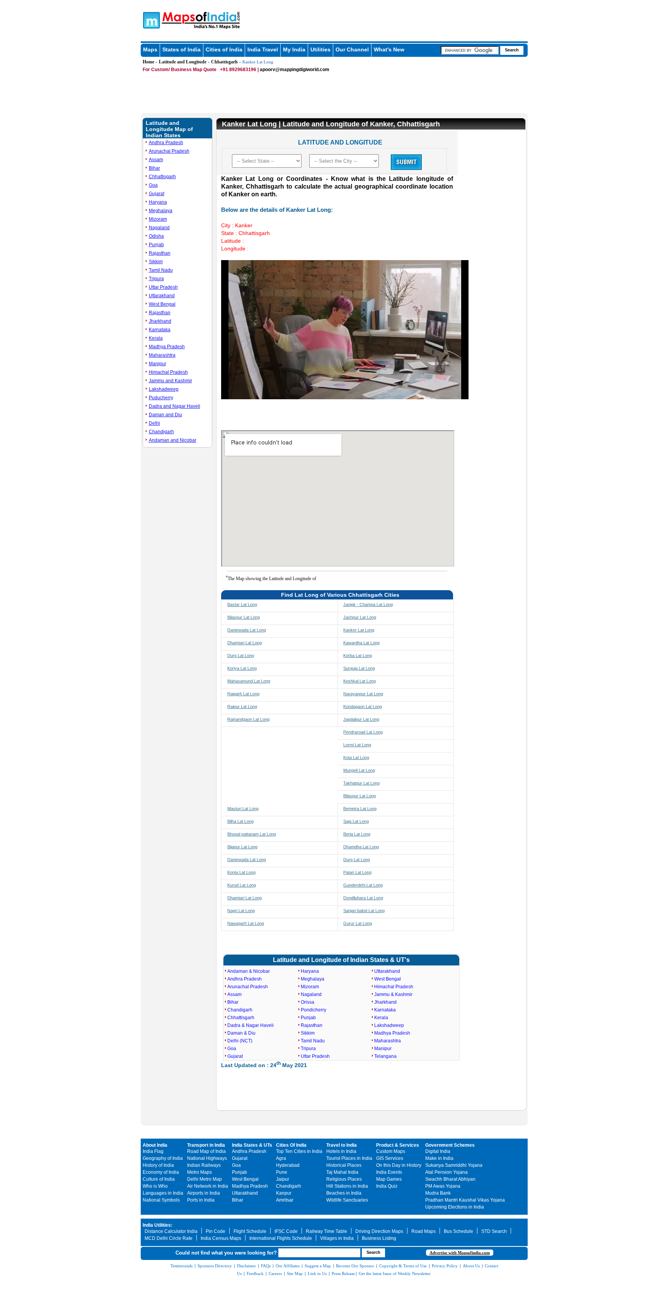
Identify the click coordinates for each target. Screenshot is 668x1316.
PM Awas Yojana (442, 1186)
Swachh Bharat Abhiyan (450, 1179)
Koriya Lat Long (242, 668)
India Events (389, 1172)
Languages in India (163, 1193)
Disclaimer (246, 1265)
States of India (181, 49)
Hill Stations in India (347, 1186)
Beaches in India (343, 1193)
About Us (471, 1265)
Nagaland (159, 227)
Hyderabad (288, 1165)
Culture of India (159, 1179)
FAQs (266, 1265)
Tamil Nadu (161, 270)
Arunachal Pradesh (169, 151)
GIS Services (389, 1158)
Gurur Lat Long (357, 923)
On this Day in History (398, 1165)
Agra (281, 1158)
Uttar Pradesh (163, 287)
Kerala (156, 338)
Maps (150, 49)
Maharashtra (162, 355)
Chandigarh (161, 431)
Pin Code (215, 1231)
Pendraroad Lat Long (363, 732)
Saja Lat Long (356, 821)
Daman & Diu (241, 1033)
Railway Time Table (326, 1231)
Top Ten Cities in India (299, 1151)
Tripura (156, 278)
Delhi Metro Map (204, 1179)
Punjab (156, 244)
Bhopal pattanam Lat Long (251, 834)
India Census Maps (221, 1238)
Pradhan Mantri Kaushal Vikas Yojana (465, 1200)
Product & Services (397, 1145)
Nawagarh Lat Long (245, 923)
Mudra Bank (438, 1193)
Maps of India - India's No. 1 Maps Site (150, 20)
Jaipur (282, 1179)
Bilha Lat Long (240, 821)
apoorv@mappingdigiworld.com (294, 69)
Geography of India (163, 1158)
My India (294, 49)
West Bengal (162, 304)
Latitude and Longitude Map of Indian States (169, 129)
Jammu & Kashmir (393, 994)
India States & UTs (252, 1145)
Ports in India (201, 1200)
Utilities (320, 49)
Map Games (389, 1179)
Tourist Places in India (349, 1158)
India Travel (262, 49)
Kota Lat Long (356, 757)
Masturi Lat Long (243, 808)
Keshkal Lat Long (359, 681)
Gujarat (156, 193)
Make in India (439, 1158)
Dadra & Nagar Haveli (250, 1025)
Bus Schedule (458, 1231)
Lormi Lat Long (357, 744)
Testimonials (181, 1265)
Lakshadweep (164, 389)
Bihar (154, 168)
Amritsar (284, 1200)
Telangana (385, 1056)
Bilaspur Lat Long (243, 617)
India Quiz (386, 1186)
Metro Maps (199, 1172)
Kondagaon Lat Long (362, 706)
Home (148, 62)
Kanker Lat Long (358, 630)
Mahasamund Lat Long (248, 681)
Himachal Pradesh (168, 372)
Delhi (154, 423)
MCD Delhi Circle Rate (169, 1238)
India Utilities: (157, 1225)
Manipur (157, 363)
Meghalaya (160, 210)
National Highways (207, 1158)
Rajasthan (159, 253)
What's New (389, 49)
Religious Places (344, 1179)
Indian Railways (204, 1165)
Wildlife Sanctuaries (347, 1200)
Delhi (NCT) (239, 1041)
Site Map (295, 1273)
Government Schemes (450, 1145)
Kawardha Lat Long (361, 642)
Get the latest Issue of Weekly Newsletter (395, 1273)
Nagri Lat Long (241, 910)
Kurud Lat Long (241, 885)
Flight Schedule (249, 1231)
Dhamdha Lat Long (361, 846)
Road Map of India (206, 1151)
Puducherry (161, 397)
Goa (153, 185)
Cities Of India (291, 1145)
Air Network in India (207, 1186)
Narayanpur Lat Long (363, 693)
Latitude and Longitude (182, 62)
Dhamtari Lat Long (244, 642)
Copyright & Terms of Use (403, 1265)
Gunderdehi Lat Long (363, 885)
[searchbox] (470, 50)
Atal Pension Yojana (446, 1172)
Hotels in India (341, 1151)
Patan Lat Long (357, 872)
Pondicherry (313, 1010)
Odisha (156, 236)
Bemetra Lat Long (360, 808)
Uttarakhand (162, 295)
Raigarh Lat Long (243, 693)
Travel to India (341, 1145)
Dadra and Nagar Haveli (174, 406)
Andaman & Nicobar (248, 971)
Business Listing (379, 1238)
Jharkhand (160, 321)
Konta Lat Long (241, 872)
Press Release (343, 1273)
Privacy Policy (445, 1265)
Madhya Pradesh (167, 346)
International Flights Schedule (280, 1238)
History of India (158, 1165)
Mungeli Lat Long (359, 770)
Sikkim (156, 261)
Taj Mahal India (342, 1172)
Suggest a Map (318, 1265)
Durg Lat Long (240, 655)
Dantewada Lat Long (246, 630)
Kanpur (283, 1193)
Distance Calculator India (171, 1231)
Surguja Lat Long (359, 668)
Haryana (158, 202)
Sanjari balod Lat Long (364, 910)
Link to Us (317, 1273)
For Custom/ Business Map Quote (179, 69)
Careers (275, 1273)
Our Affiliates (288, 1265)
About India (155, 1145)
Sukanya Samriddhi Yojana (453, 1165)
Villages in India (337, 1238)
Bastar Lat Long (242, 604)
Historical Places (343, 1165)
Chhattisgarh (224, 62)
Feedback (255, 1273)
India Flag (153, 1151)
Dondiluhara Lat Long (363, 897)
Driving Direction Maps (379, 1231)
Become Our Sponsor (355, 1265)
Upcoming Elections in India (454, 1207)
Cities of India (224, 49)
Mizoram (158, 219)
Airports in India (203, 1193)
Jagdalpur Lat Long (361, 719)
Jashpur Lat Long (359, 617)
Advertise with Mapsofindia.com (459, 1252)
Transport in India (206, 1145)
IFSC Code (286, 1231)
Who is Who (155, 1186)
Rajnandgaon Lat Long (248, 719)
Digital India (437, 1151)
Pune (281, 1172)
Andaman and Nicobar (172, 440)
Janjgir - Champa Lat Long (368, 604)
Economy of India (161, 1172)
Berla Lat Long (356, 834)
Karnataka (159, 329)
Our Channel (352, 49)
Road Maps (423, 1231)
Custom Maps (390, 1151)
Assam (156, 159)
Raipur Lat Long (242, 706)
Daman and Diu (165, 414)
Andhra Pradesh (166, 142)
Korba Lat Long (357, 655)
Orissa (307, 1002)
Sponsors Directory (215, 1265)
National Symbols (161, 1200)
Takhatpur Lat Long (361, 783)
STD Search (494, 1231)
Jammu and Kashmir (170, 380)
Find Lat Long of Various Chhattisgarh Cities (340, 595)
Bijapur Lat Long (242, 846)
